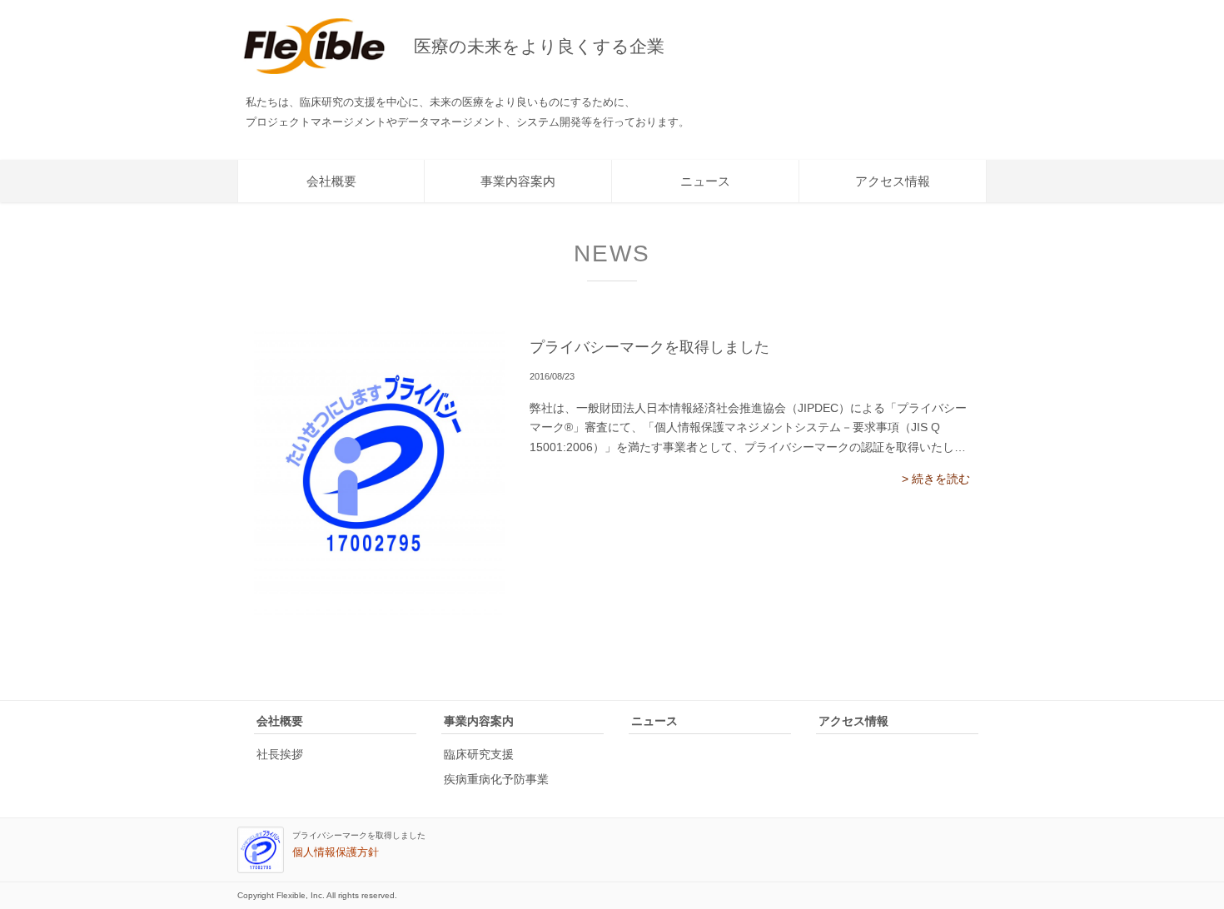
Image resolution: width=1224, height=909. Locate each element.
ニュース (705, 181)
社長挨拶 (279, 754)
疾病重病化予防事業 (496, 779)
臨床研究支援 (479, 754)
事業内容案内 (517, 181)
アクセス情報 (892, 181)
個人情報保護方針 (335, 852)
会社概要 (331, 181)
